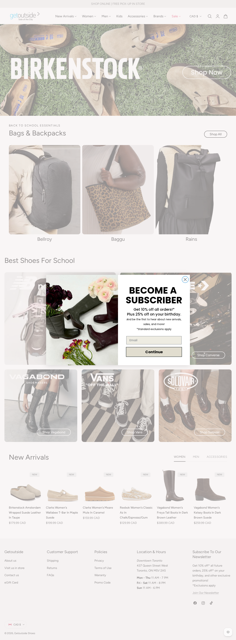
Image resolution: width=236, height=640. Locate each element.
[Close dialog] (185, 279)
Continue (154, 352)
